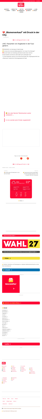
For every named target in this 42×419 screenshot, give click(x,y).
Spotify (21, 389)
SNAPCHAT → (5, 318)
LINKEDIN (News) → (6, 330)
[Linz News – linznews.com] (21, 5)
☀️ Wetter (21, 9)
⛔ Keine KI (28, 10)
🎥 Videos (6, 9)
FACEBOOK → (5, 310)
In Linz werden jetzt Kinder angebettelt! (18, 120)
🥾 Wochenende (28, 9)
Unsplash (18, 389)
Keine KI (14, 401)
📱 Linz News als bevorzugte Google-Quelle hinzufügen (11, 408)
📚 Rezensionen (14, 371)
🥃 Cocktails (22, 368)
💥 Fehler (34, 10)
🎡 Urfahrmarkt (32, 371)
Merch (4, 401)
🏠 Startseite (4, 366)
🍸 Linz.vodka (22, 366)
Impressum (10, 403)
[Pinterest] (22, 40)
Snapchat (13, 389)
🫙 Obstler (22, 367)
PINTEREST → (5, 334)
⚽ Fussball (13, 368)
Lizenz (12, 398)
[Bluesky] (28, 40)
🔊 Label (36, 9)
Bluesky (20, 389)
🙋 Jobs (3, 382)
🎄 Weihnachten (14, 377)
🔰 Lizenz (3, 368)
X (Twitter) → (5, 316)
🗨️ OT (12, 380)
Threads (6, 389)
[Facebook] (13, 40)
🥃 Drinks (7, 10)
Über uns (4, 398)
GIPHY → (4, 326)
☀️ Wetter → (21, 200)
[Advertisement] (21, 22)
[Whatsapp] (16, 40)
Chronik (7, 167)
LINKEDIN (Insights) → (6, 329)
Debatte (16, 398)
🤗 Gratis (31, 369)
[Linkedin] (19, 40)
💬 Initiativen (13, 367)
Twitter (11, 389)
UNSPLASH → (5, 327)
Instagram (2, 389)
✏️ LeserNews (4, 379)
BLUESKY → (4, 324)
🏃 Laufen (22, 371)
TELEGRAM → (5, 332)
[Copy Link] (25, 40)
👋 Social (12, 366)
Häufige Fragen (9, 401)
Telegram (16, 389)
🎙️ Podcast (4, 380)
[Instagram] (15, 40)
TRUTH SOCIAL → (6, 321)
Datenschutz (5, 403)
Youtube (7, 389)
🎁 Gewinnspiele (20, 10)
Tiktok (9, 389)
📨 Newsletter (13, 9)
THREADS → (4, 313)
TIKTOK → (4, 315)
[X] (27, 40)
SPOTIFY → (4, 335)
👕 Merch (13, 10)
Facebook (4, 389)
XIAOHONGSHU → (6, 319)
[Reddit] (21, 40)
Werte (8, 398)
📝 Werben (4, 371)
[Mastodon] (18, 40)
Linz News (13, 167)
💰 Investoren (4, 381)
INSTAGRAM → (5, 311)
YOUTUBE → (4, 322)
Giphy (14, 389)
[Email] (24, 40)
